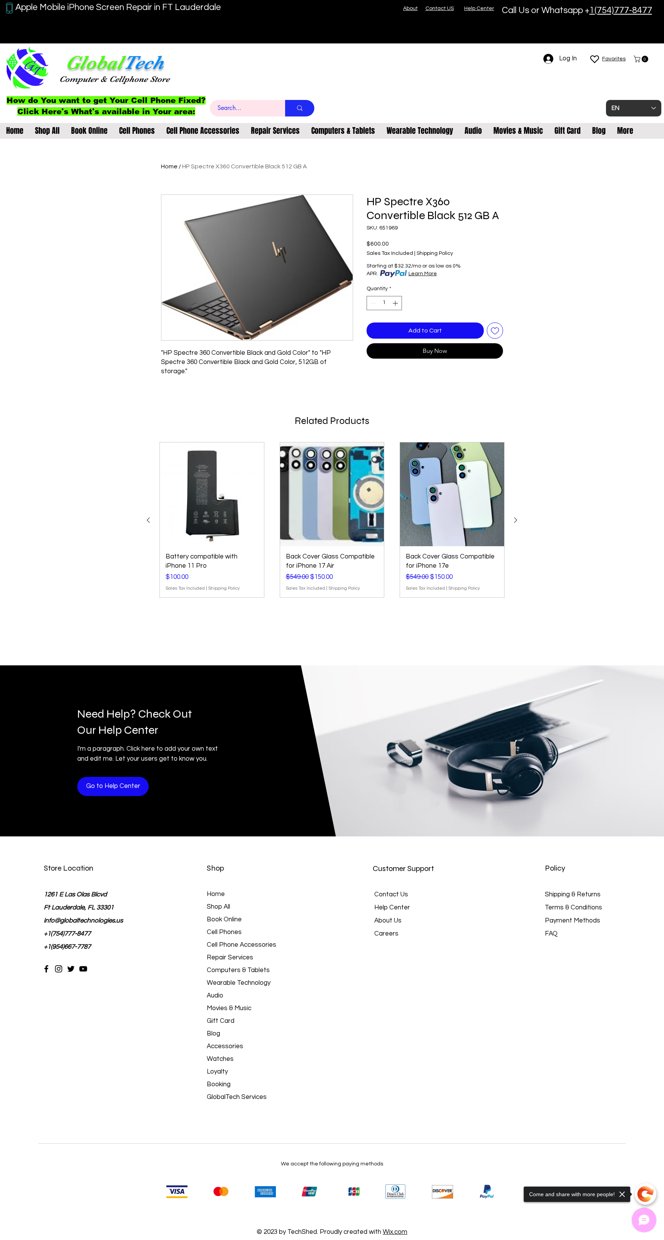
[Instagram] (58, 969)
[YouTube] (83, 969)
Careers (386, 933)
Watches (220, 1058)
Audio (215, 995)
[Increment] (396, 303)
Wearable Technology (239, 982)
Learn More (422, 273)
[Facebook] (46, 969)
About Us (388, 920)
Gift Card (220, 1020)
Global (94, 62)
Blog (213, 1033)
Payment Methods (573, 920)
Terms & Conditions (573, 907)
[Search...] (299, 108)
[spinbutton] (384, 303)
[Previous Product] (148, 520)
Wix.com (395, 1231)
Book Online (224, 919)
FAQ (551, 933)
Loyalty (217, 1071)
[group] (332, 520)
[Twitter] (71, 969)
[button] (642, 59)
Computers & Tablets (238, 970)
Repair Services (230, 957)
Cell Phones (224, 932)
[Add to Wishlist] (495, 330)
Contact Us (391, 894)
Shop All (218, 906)
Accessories (225, 1046)
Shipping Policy (435, 253)
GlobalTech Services (237, 1097)
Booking (219, 1084)
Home (169, 166)
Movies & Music (229, 1008)
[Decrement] (372, 303)
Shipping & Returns (573, 894)
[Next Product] (515, 520)
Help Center (392, 907)
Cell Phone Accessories (241, 944)
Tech (143, 62)
